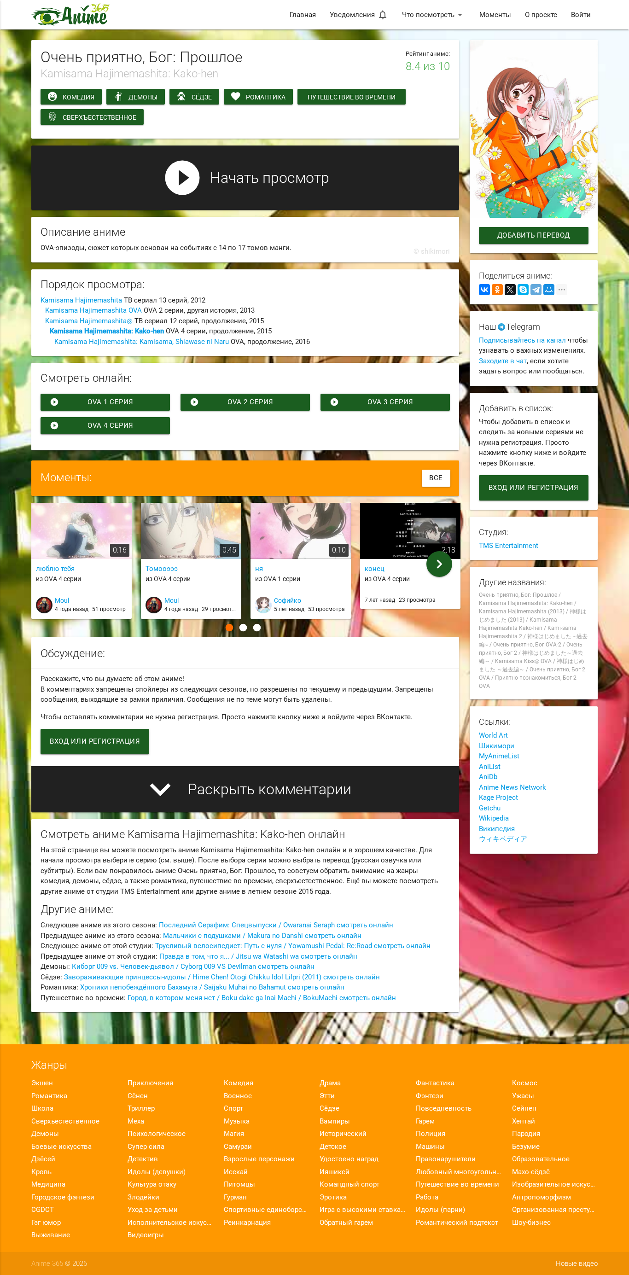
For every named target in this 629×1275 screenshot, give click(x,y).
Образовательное (541, 1159)
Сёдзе (202, 97)
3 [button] (257, 627)
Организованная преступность (555, 1209)
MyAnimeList (499, 756)
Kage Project (498, 797)
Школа (42, 1108)
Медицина (48, 1184)
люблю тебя (55, 569)
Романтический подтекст (457, 1222)
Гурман (235, 1197)
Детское (333, 1146)
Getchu (490, 808)
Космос (524, 1083)
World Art (493, 735)
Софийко (287, 600)
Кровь (41, 1172)
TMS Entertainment (508, 545)
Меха (136, 1121)
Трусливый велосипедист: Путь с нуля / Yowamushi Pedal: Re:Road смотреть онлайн (293, 946)
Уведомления (359, 14)
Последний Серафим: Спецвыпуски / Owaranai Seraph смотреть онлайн (276, 925)
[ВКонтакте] (484, 289)
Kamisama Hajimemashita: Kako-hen (107, 331)
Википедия (497, 829)
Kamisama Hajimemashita (81, 300)
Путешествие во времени (352, 97)
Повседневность (444, 1108)
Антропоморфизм (541, 1197)
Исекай (236, 1172)
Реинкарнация (247, 1222)
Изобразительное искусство (555, 1184)
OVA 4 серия (92, 425)
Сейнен (524, 1108)
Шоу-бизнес (531, 1222)
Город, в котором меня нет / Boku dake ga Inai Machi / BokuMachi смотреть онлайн (262, 998)
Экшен (42, 1083)
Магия (234, 1133)
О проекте (541, 15)
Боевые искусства (61, 1146)
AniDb (488, 777)
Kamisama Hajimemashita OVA (93, 310)
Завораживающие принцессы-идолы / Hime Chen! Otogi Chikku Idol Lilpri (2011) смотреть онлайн (222, 977)
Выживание (50, 1235)
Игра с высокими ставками (362, 1209)
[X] (510, 289)
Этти (327, 1096)
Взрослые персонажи (259, 1159)
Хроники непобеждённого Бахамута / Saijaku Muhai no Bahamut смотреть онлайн (212, 987)
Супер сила (146, 1146)
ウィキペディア (503, 839)
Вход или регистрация (95, 741)
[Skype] (523, 289)
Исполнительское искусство (170, 1222)
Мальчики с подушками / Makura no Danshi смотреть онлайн (262, 936)
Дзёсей (43, 1159)
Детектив (143, 1159)
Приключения (150, 1083)
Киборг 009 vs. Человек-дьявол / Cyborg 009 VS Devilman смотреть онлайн (193, 966)
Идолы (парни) (440, 1209)
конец (374, 569)
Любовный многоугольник (458, 1172)
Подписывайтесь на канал (522, 340)
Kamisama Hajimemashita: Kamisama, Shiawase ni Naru (141, 342)
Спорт (233, 1108)
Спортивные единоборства (266, 1209)
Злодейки (143, 1197)
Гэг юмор (46, 1222)
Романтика (265, 97)
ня (259, 569)
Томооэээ (162, 569)
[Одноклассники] (497, 289)
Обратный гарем (346, 1222)
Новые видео (577, 1263)
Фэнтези (429, 1096)
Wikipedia (494, 818)
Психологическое (157, 1133)
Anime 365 (47, 1263)
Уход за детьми (153, 1209)
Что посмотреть (434, 14)
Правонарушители (446, 1159)
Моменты (495, 15)
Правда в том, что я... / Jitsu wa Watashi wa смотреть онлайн (258, 956)
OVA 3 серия (372, 402)
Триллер (141, 1108)
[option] (81, 564)
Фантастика (435, 1083)
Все (436, 478)
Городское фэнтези (62, 1197)
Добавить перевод (533, 235)
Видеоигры (146, 1235)
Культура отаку (152, 1184)
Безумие (526, 1146)
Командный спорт (349, 1184)
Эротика (333, 1197)
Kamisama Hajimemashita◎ (89, 321)
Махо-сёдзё (531, 1172)
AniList (490, 767)
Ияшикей (334, 1172)
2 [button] (243, 627)
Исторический (343, 1133)
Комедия (78, 97)
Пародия (526, 1133)
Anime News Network (512, 787)
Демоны (142, 97)
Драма (330, 1083)
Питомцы (239, 1184)
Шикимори (496, 746)
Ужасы (523, 1096)
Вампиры (335, 1121)
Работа (427, 1197)
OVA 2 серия (232, 402)
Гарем (425, 1121)
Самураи (238, 1146)
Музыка (237, 1121)
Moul (62, 600)
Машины (430, 1146)
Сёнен (138, 1096)
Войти (581, 15)
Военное (238, 1096)
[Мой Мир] (548, 289)
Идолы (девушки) (157, 1172)
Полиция (430, 1133)
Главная (303, 15)
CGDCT (42, 1209)
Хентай (523, 1121)
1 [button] (229, 627)
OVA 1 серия (92, 402)
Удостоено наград (349, 1159)
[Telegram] (536, 289)
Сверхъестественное (99, 117)
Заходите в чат (503, 361)
